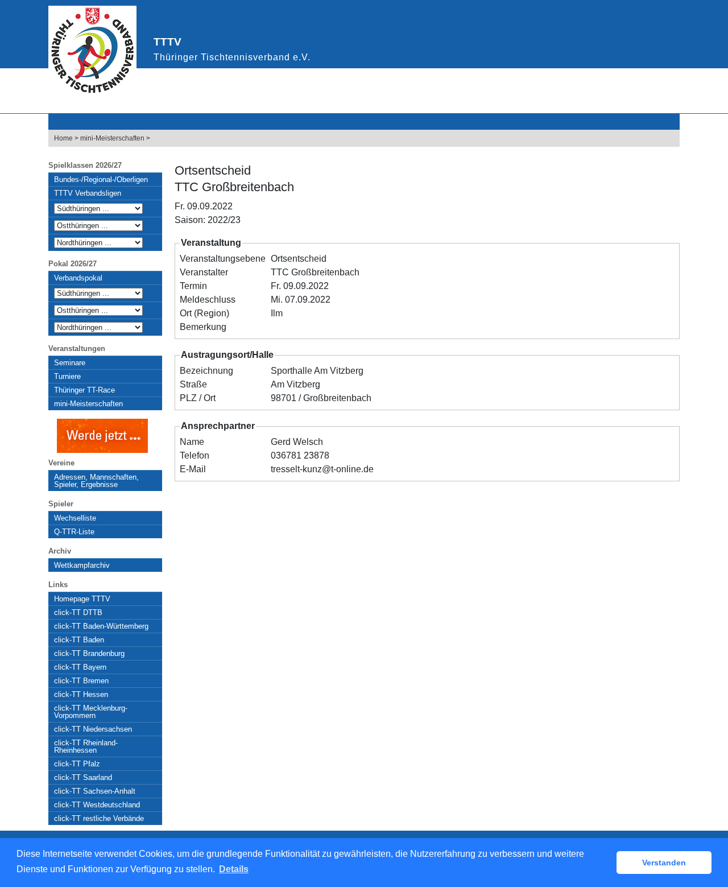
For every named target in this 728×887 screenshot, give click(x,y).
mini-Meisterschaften (112, 138)
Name (192, 442)
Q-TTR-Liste (74, 531)
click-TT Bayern (80, 667)
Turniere (67, 376)
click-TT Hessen (81, 694)
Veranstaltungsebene (223, 258)
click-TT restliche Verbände (99, 818)
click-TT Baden (79, 639)
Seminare (69, 362)
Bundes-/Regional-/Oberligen (101, 179)
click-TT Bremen (81, 680)
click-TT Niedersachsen (93, 729)
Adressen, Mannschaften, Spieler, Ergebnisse (96, 480)
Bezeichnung (206, 371)
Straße (193, 384)
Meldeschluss (207, 299)
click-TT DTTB (78, 612)
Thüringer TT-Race (84, 390)
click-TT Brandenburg (89, 653)
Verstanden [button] (664, 862)
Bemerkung (203, 327)
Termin (193, 286)
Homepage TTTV (82, 599)
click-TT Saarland (83, 777)
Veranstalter (204, 272)
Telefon (194, 455)
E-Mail (193, 469)
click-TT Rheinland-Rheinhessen (86, 746)
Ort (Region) (204, 313)
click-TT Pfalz (77, 764)
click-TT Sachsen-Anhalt (94, 791)
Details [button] (234, 869)
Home (63, 138)
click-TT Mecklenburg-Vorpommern (90, 711)
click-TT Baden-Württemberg (101, 626)
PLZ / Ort (198, 398)
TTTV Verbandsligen (87, 193)
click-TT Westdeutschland (97, 804)
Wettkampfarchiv (82, 565)
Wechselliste (75, 518)
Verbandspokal (78, 278)
